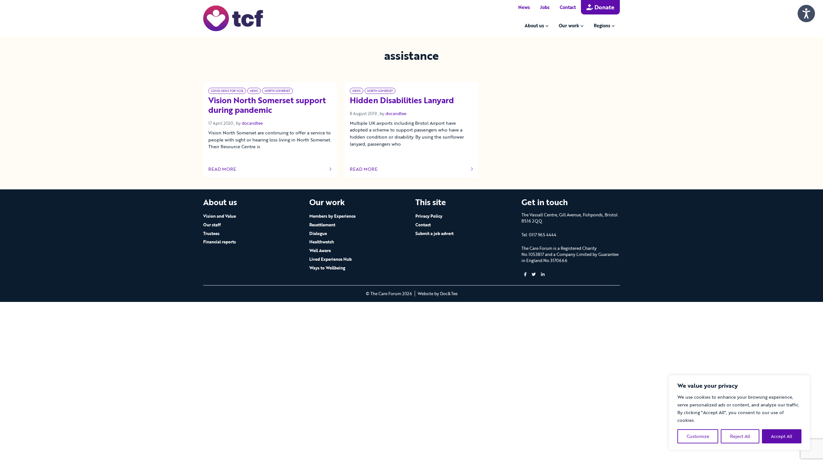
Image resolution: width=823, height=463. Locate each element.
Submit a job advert (434, 233)
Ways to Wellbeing (327, 268)
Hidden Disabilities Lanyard (402, 100)
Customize (698, 436)
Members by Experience (332, 216)
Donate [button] (603, 7)
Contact (568, 7)
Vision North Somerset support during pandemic (267, 105)
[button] (525, 274)
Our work (569, 25)
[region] (739, 412)
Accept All (781, 436)
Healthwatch (321, 242)
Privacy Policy (428, 216)
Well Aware (320, 250)
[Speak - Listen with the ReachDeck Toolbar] (806, 13)
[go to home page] (233, 17)
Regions (602, 25)
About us (534, 25)
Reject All (740, 436)
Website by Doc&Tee (437, 293)
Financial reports (219, 242)
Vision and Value (219, 216)
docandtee (252, 123)
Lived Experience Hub (330, 259)
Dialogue (318, 233)
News (524, 7)
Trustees (211, 233)
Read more (227, 169)
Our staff (212, 225)
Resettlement (322, 225)
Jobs (544, 7)
